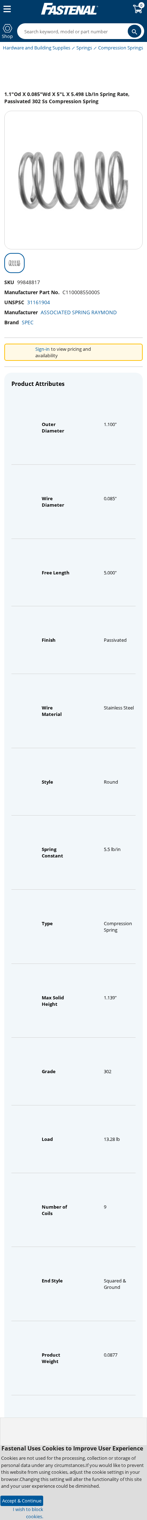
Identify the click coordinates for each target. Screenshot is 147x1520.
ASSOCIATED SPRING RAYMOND (79, 312)
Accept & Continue (21, 1500)
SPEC (28, 322)
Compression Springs (120, 47)
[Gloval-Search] (134, 31)
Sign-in (42, 349)
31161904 (38, 302)
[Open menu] (5, 9)
